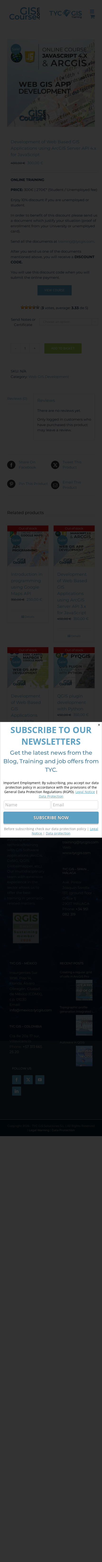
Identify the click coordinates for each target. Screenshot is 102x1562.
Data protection (58, 833)
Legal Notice (85, 792)
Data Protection (51, 796)
